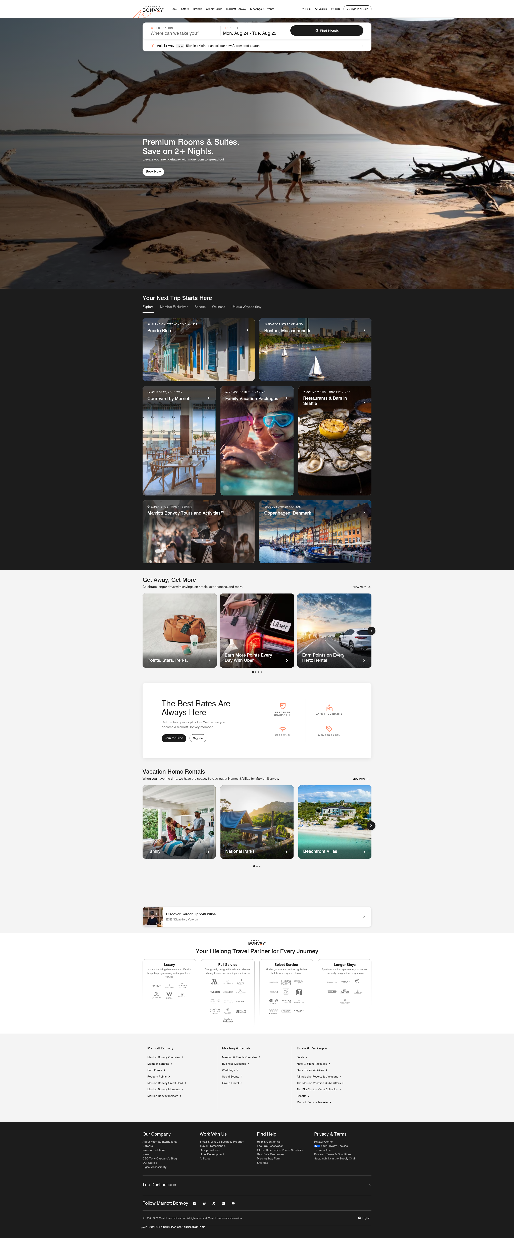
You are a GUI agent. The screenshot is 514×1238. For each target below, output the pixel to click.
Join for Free (174, 738)
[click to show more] (371, 825)
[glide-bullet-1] (255, 672)
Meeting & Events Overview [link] (239, 1057)
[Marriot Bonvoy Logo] (257, 942)
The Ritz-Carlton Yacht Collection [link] (317, 1089)
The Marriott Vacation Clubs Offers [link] (319, 1083)
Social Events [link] (230, 1076)
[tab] (148, 308)
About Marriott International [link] (160, 1141)
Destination (164, 28)
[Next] (371, 631)
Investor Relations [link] (154, 1150)
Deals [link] (300, 1057)
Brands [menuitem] (197, 8)
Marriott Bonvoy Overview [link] (163, 1057)
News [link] (146, 1154)
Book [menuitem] (174, 8)
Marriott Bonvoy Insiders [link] (162, 1095)
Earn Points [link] (154, 1070)
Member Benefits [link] (158, 1063)
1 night (232, 28)
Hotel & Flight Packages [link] (312, 1063)
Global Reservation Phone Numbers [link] (280, 1150)
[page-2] (257, 866)
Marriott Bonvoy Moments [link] (163, 1089)
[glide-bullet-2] (258, 672)
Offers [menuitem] (185, 8)
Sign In (198, 738)
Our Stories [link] (150, 1162)
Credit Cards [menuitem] (214, 8)
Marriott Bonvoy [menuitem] (236, 8)
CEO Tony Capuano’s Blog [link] (160, 1158)
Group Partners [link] (209, 1150)
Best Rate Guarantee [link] (270, 1154)
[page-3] (259, 866)
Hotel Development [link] (212, 1154)
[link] (306, 8)
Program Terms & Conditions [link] (332, 1154)
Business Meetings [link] (234, 1063)
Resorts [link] (301, 1095)
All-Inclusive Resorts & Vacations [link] (317, 1076)
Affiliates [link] (205, 1158)
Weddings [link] (228, 1070)
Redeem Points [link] (157, 1076)
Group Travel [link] (230, 1083)
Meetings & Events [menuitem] (262, 8)
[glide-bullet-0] (252, 672)
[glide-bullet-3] (261, 672)
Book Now (153, 171)
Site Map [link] (262, 1162)
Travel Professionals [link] (212, 1145)
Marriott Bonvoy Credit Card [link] (165, 1083)
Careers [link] (148, 1145)
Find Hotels (329, 31)
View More (359, 586)
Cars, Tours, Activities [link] (310, 1070)
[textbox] (184, 33)
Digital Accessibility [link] (154, 1167)
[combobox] (184, 31)
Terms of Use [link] (322, 1150)
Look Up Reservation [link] (270, 1145)
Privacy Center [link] (323, 1141)
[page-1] (254, 866)
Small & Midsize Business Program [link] (222, 1141)
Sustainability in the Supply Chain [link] (335, 1158)
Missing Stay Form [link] (268, 1158)
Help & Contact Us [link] (268, 1141)
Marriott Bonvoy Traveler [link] (312, 1102)
